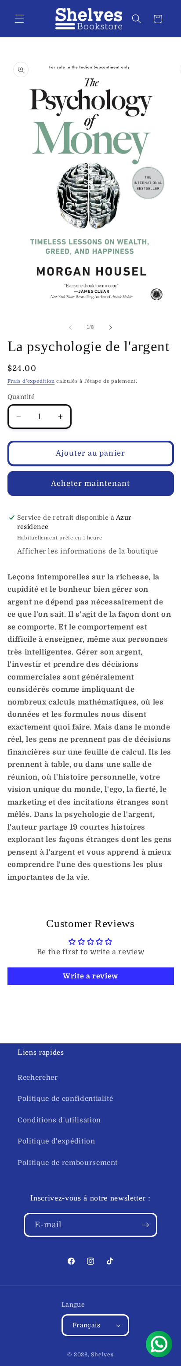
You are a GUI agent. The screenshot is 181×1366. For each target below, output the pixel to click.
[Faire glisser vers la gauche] (70, 327)
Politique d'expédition (56, 1141)
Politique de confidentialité (65, 1099)
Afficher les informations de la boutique (87, 551)
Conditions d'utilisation (59, 1120)
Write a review (90, 976)
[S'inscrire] (145, 1225)
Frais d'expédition (31, 381)
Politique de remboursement (68, 1163)
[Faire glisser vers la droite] (110, 327)
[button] (19, 18)
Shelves (102, 1355)
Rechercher (38, 1078)
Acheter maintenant (90, 483)
